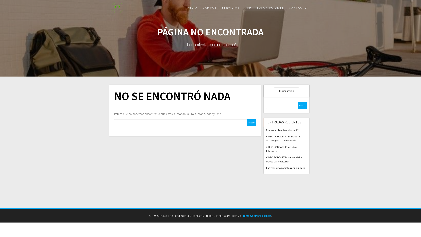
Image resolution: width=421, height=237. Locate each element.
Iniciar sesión (286, 90)
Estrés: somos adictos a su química (285, 168)
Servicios (230, 7)
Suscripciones (270, 7)
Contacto (298, 7)
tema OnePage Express (257, 216)
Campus (210, 7)
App (248, 7)
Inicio (191, 7)
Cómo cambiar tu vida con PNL (283, 130)
